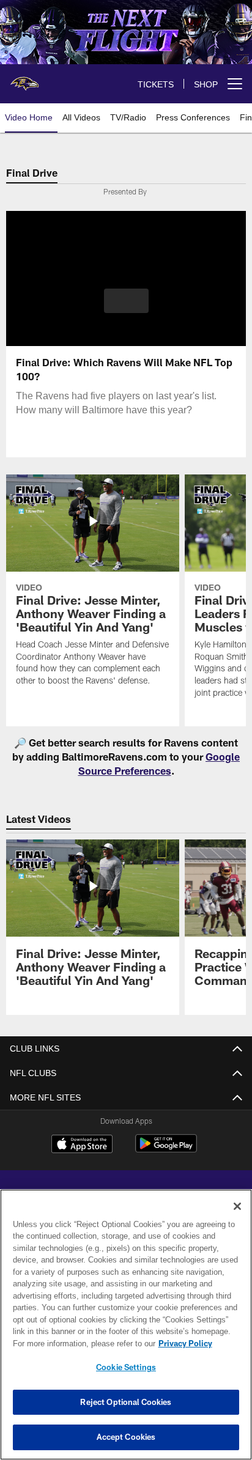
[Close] (237, 1206)
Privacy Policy (80, 1343)
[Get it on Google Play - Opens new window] (166, 1150)
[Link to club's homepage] (24, 79)
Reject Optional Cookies (125, 1402)
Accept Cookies (126, 1437)
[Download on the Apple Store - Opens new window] (82, 1145)
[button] (126, 308)
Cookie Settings (126, 1367)
